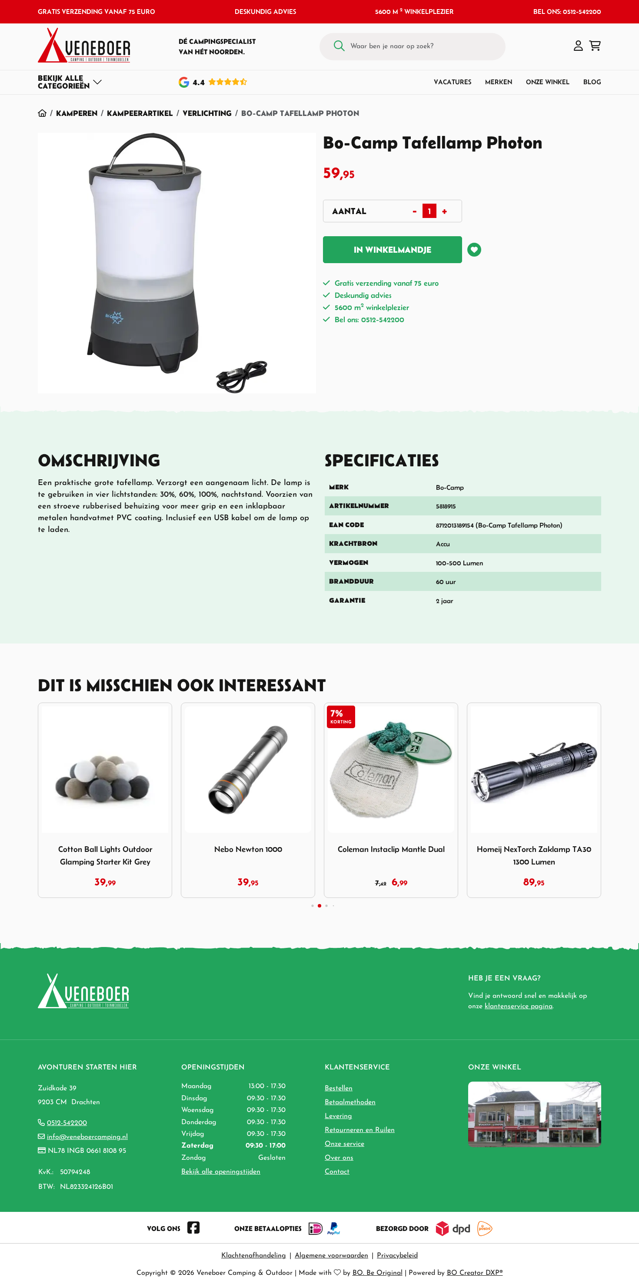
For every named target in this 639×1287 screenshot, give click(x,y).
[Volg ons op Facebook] (193, 1228)
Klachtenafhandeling (253, 1255)
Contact (337, 1171)
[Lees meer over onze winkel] (534, 1114)
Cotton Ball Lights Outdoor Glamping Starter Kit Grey (105, 855)
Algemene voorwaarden (331, 1255)
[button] (578, 46)
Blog (592, 82)
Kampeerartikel (140, 113)
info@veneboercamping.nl (87, 1137)
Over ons (339, 1158)
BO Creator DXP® (475, 1273)
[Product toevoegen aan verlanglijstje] (474, 250)
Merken (498, 82)
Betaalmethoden (350, 1102)
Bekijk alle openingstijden (220, 1171)
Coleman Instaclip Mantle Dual (391, 849)
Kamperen (76, 113)
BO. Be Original (378, 1273)
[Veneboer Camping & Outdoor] (84, 45)
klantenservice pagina (518, 1006)
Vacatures (452, 82)
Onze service (344, 1144)
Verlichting (207, 113)
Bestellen (339, 1088)
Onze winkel (547, 82)
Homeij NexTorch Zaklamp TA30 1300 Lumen (534, 855)
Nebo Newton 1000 (248, 849)
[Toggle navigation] (70, 82)
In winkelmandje (392, 249)
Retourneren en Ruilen (360, 1130)
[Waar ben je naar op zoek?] (339, 46)
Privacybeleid (397, 1255)
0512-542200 (67, 1123)
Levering (338, 1116)
